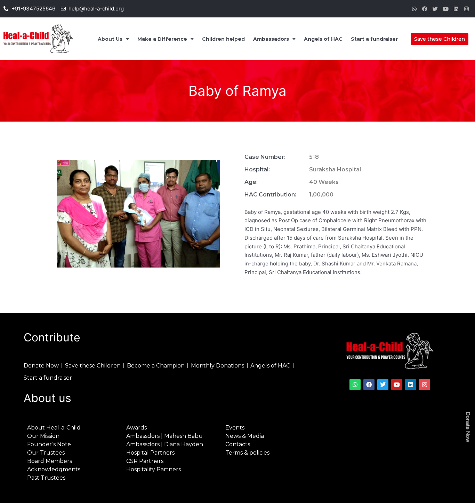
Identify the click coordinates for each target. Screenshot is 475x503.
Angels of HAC (323, 39)
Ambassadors (271, 39)
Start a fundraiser (374, 39)
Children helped (223, 39)
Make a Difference (162, 39)
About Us (110, 39)
